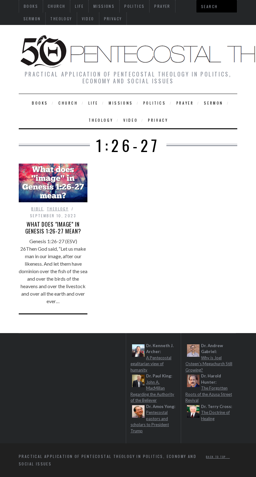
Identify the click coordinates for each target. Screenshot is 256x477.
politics (154, 103)
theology (61, 18)
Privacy (113, 18)
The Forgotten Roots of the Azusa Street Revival (208, 394)
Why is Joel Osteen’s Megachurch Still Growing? (208, 363)
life (93, 103)
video (88, 18)
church (68, 103)
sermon (32, 18)
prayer (185, 103)
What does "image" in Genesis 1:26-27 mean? (53, 227)
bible (37, 208)
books (40, 103)
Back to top (216, 457)
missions (121, 103)
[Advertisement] (88, 366)
